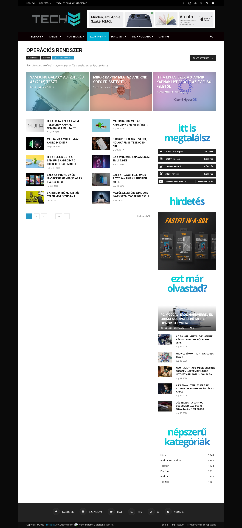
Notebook (74, 36)
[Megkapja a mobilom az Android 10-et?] (35, 143)
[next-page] (67, 216)
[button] (211, 36)
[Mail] (195, 3)
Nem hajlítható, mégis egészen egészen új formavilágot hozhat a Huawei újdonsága (195, 371)
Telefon (35, 36)
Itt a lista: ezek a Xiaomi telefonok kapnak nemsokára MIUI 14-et (63, 125)
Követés (208, 159)
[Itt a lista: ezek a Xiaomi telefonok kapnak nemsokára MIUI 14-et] (35, 125)
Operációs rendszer (63, 57)
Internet (46, 57)
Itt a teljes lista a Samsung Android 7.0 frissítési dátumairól (62, 161)
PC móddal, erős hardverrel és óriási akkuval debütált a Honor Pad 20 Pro (187, 319)
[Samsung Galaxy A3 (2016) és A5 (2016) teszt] (57, 91)
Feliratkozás (205, 181)
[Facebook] (183, 3)
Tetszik (209, 151)
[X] (207, 3)
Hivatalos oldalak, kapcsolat (71, 3)
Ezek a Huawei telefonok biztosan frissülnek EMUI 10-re (130, 178)
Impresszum (45, 3)
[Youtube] (213, 3)
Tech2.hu (50, 524)
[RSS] (201, 3)
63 (59, 216)
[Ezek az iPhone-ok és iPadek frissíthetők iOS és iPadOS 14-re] (35, 179)
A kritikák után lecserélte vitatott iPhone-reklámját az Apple (195, 388)
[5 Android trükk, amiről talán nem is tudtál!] (35, 197)
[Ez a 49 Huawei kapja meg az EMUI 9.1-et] (101, 161)
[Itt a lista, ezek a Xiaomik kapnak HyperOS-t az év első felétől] (184, 91)
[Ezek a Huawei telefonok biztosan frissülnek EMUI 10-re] (101, 179)
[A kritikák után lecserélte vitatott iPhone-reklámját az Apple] (165, 388)
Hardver (117, 36)
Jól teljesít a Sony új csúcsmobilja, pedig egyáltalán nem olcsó (190, 405)
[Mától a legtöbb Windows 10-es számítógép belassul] (101, 197)
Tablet (54, 36)
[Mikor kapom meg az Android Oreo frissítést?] (121, 91)
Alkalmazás (33, 57)
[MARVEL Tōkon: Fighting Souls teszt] (165, 357)
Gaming (164, 36)
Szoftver (96, 36)
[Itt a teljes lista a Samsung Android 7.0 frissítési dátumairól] (35, 161)
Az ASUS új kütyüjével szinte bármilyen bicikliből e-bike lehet (194, 339)
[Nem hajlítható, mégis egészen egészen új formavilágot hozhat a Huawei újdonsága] (165, 371)
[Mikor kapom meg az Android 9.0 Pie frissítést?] (101, 125)
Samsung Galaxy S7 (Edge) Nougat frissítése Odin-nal (130, 143)
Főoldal (30, 3)
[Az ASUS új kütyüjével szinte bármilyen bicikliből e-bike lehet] (165, 339)
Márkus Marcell (164, 91)
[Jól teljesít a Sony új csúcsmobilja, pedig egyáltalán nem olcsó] (165, 406)
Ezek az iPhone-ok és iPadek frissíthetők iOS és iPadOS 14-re (64, 178)
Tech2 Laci (35, 87)
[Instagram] (189, 3)
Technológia (141, 36)
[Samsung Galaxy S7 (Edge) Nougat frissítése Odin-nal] (101, 143)
